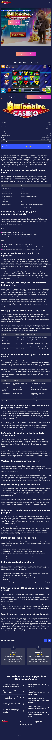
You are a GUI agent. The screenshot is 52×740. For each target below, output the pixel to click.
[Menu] (50, 2)
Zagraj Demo (13, 97)
